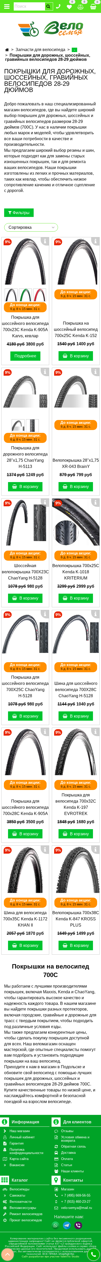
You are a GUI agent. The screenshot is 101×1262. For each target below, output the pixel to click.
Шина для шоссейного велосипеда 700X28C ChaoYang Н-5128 (75, 689)
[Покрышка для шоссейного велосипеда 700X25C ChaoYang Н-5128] (25, 633)
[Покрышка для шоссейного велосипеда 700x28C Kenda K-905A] (25, 751)
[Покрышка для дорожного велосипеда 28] (25, 391)
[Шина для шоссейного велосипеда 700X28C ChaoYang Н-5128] (75, 633)
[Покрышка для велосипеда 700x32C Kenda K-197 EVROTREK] (75, 751)
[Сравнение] (81, 6)
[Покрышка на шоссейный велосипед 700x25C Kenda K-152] (75, 260)
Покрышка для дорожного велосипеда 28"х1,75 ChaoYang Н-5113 (25, 457)
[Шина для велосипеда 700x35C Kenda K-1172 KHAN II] (25, 869)
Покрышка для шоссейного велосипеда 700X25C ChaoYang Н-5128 (25, 686)
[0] (69, 6)
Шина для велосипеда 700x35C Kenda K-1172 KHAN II (25, 919)
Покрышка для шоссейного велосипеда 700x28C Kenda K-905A (25, 807)
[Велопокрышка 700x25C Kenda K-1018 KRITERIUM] (75, 522)
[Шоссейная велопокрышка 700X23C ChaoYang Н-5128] (25, 522)
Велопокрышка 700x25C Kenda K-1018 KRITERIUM (75, 571)
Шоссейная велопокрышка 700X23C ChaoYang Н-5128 (25, 571)
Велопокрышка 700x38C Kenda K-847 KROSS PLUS (75, 919)
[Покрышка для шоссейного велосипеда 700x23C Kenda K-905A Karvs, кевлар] (25, 260)
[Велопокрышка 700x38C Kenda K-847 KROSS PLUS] (75, 869)
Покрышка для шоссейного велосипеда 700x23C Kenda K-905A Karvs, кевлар (25, 326)
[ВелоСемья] (50, 28)
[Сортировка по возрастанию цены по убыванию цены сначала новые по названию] (31, 227)
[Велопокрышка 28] (75, 391)
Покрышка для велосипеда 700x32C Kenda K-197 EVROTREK (75, 804)
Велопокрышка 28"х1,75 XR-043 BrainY (76, 463)
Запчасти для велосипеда (40, 49)
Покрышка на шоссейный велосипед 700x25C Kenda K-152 (76, 329)
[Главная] (7, 50)
